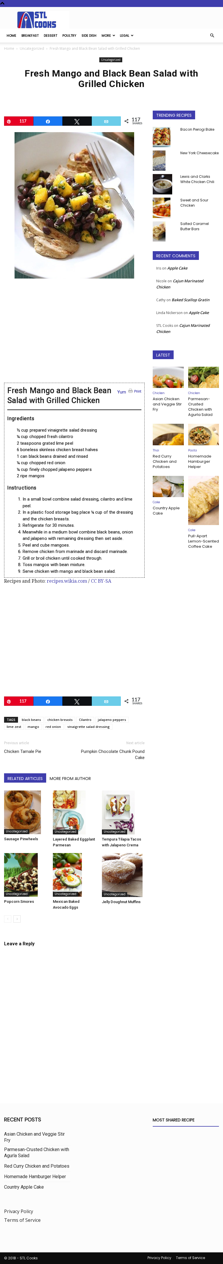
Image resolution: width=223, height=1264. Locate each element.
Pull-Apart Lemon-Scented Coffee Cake (203, 541)
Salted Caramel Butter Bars (194, 226)
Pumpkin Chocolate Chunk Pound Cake (113, 754)
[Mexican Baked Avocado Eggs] (74, 875)
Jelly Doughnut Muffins (121, 902)
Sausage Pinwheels (21, 839)
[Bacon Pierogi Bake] (164, 137)
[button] (212, 35)
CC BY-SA (101, 581)
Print (138, 391)
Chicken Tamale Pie (22, 751)
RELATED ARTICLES (25, 778)
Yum (121, 392)
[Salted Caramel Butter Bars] (164, 231)
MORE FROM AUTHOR (70, 778)
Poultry (69, 35)
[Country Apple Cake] (168, 486)
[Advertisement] (74, 334)
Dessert (50, 35)
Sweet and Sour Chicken (194, 203)
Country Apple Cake (166, 510)
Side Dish (89, 35)
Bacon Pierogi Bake (197, 129)
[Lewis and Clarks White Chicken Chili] (164, 184)
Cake (156, 502)
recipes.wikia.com (67, 581)
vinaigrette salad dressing (88, 726)
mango (33, 726)
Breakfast (30, 35)
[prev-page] (7, 919)
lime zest (14, 726)
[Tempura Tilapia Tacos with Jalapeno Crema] (123, 812)
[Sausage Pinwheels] (25, 812)
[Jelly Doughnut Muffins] (123, 875)
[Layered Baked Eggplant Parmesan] (74, 812)
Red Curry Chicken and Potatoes (165, 461)
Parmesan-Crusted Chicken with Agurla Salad (200, 406)
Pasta (192, 450)
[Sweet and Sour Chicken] (164, 208)
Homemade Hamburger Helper (199, 461)
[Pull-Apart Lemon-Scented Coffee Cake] (203, 500)
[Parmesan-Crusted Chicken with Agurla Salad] (203, 377)
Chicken (159, 393)
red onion (53, 726)
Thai (156, 450)
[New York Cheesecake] (164, 160)
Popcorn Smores (19, 901)
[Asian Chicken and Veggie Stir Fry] (168, 377)
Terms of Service (22, 1220)
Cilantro (85, 719)
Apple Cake (177, 268)
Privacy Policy (18, 1211)
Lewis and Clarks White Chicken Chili (197, 179)
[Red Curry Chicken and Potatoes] (168, 434)
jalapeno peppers (112, 719)
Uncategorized (32, 48)
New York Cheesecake (199, 152)
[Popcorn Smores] (25, 875)
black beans (31, 719)
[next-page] (17, 919)
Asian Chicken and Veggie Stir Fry (167, 404)
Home (11, 35)
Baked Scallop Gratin (190, 299)
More (106, 35)
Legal (124, 35)
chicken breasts (60, 719)
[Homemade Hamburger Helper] (203, 434)
